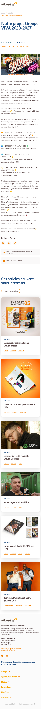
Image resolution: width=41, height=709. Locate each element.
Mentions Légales (10, 704)
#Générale (28, 606)
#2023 (6, 554)
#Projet (28, 46)
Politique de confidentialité (27, 704)
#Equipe (4, 46)
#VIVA (20, 507)
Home (3, 13)
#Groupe (12, 46)
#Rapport (21, 351)
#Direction (19, 606)
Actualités (10, 13)
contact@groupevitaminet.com (11, 649)
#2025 (6, 351)
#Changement (8, 606)
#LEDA (20, 464)
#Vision (14, 507)
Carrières (5, 697)
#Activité (13, 351)
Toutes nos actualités (11, 291)
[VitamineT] (9, 4)
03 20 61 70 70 (6, 645)
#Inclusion (20, 46)
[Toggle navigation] (38, 4)
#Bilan (20, 554)
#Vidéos (6, 507)
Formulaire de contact (8, 651)
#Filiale (6, 464)
